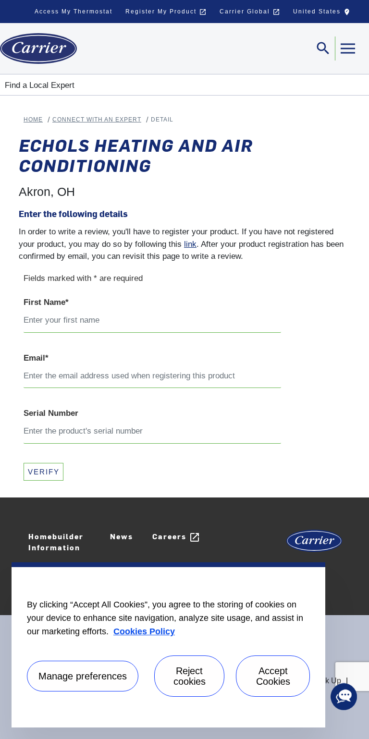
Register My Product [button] (166, 12)
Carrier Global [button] (250, 12)
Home (33, 119)
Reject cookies (189, 676)
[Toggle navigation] (347, 48)
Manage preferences (82, 676)
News (121, 536)
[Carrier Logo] (314, 544)
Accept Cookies (273, 676)
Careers (176, 537)
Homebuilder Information (56, 541)
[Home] (38, 48)
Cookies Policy (144, 631)
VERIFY (44, 472)
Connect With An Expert (96, 119)
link (190, 244)
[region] (168, 644)
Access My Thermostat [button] (73, 11)
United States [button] (324, 14)
